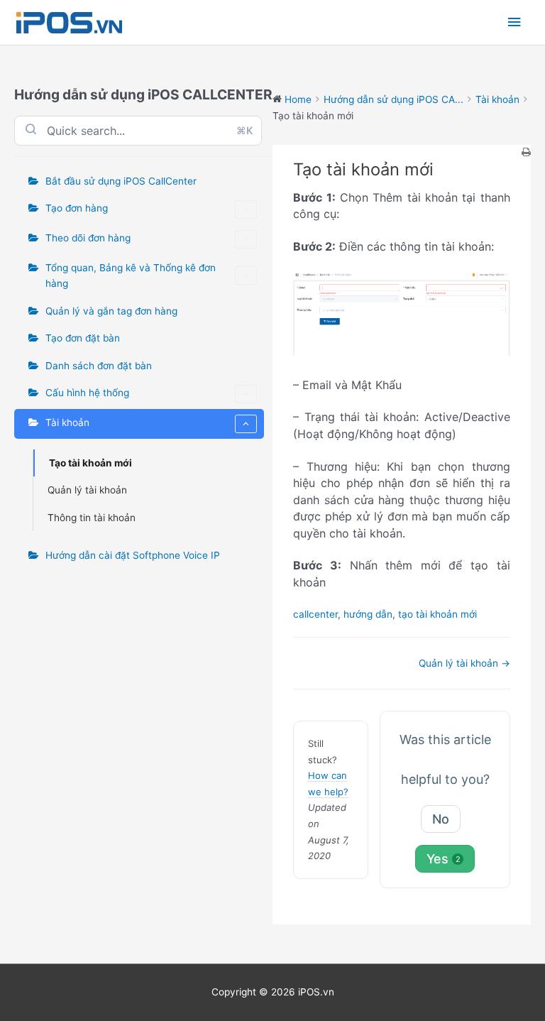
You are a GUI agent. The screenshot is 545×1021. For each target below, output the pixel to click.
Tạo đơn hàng (76, 208)
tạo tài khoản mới (437, 614)
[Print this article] (526, 153)
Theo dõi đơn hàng (88, 238)
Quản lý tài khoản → (464, 663)
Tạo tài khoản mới (90, 463)
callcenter (315, 614)
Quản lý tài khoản (87, 490)
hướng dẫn (367, 614)
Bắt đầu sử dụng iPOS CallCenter (121, 181)
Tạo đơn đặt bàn (82, 338)
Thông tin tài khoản (92, 517)
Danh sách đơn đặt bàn (98, 365)
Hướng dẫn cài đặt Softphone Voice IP (132, 555)
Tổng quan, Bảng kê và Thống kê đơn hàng (130, 276)
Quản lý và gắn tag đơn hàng (111, 311)
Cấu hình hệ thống (87, 392)
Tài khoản (67, 422)
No (440, 819)
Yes (443, 858)
